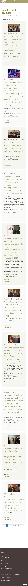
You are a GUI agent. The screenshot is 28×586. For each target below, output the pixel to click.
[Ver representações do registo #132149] (14, 439)
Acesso (2, 554)
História (2, 552)
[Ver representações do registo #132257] (14, 229)
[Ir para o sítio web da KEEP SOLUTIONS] (25, 584)
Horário (2, 558)
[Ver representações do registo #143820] (14, 27)
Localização (3, 560)
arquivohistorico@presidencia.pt (10, 578)
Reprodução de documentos (6, 568)
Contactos (3, 561)
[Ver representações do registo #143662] (14, 133)
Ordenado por (5, 19)
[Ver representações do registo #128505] (14, 292)
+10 (18, 525)
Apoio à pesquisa (4, 569)
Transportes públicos (5, 563)
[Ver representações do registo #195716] (14, 73)
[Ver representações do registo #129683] (14, 338)
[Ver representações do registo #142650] (14, 487)
